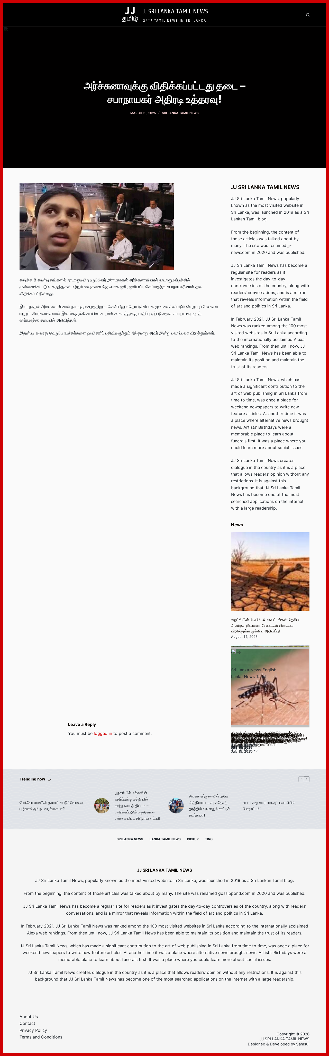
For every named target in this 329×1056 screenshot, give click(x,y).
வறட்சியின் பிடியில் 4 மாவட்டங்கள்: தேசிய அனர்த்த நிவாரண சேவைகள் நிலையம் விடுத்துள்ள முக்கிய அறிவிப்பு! (265, 625)
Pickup (193, 839)
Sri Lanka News (130, 839)
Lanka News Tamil (248, 676)
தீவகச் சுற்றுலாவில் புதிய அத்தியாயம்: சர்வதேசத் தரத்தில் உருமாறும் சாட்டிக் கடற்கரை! (209, 806)
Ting (209, 839)
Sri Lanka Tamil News (180, 113)
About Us (29, 1016)
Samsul (302, 1044)
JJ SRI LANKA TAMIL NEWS (175, 11)
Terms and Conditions (41, 1037)
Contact (27, 1023)
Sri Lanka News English (253, 669)
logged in (103, 733)
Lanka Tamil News (165, 839)
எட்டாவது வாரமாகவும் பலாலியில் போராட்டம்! (269, 805)
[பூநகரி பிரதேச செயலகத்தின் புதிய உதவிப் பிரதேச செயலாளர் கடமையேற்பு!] (270, 688)
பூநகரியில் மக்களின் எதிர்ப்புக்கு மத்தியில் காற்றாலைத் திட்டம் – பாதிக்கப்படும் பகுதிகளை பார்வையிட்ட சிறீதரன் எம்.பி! (137, 805)
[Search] (307, 14)
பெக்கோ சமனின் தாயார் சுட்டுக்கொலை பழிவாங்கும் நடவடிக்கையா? (51, 805)
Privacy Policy (33, 1030)
